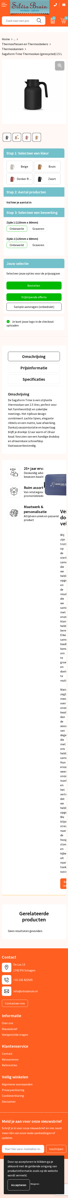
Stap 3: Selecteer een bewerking (32, 212)
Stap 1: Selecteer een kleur (27, 153)
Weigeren (34, 1183)
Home (6, 39)
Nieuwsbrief (9, 1029)
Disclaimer (9, 1101)
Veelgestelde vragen (15, 1034)
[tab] (34, 356)
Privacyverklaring (13, 1090)
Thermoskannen (12, 49)
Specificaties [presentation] (34, 379)
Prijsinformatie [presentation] (33, 367)
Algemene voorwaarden (17, 1084)
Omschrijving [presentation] (34, 356)
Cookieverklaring (13, 1096)
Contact (7, 1053)
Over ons (7, 1023)
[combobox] (17, 20)
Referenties (9, 1065)
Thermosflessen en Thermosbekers (25, 44)
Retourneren (10, 1059)
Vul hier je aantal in (19, 202)
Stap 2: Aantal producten (26, 192)
